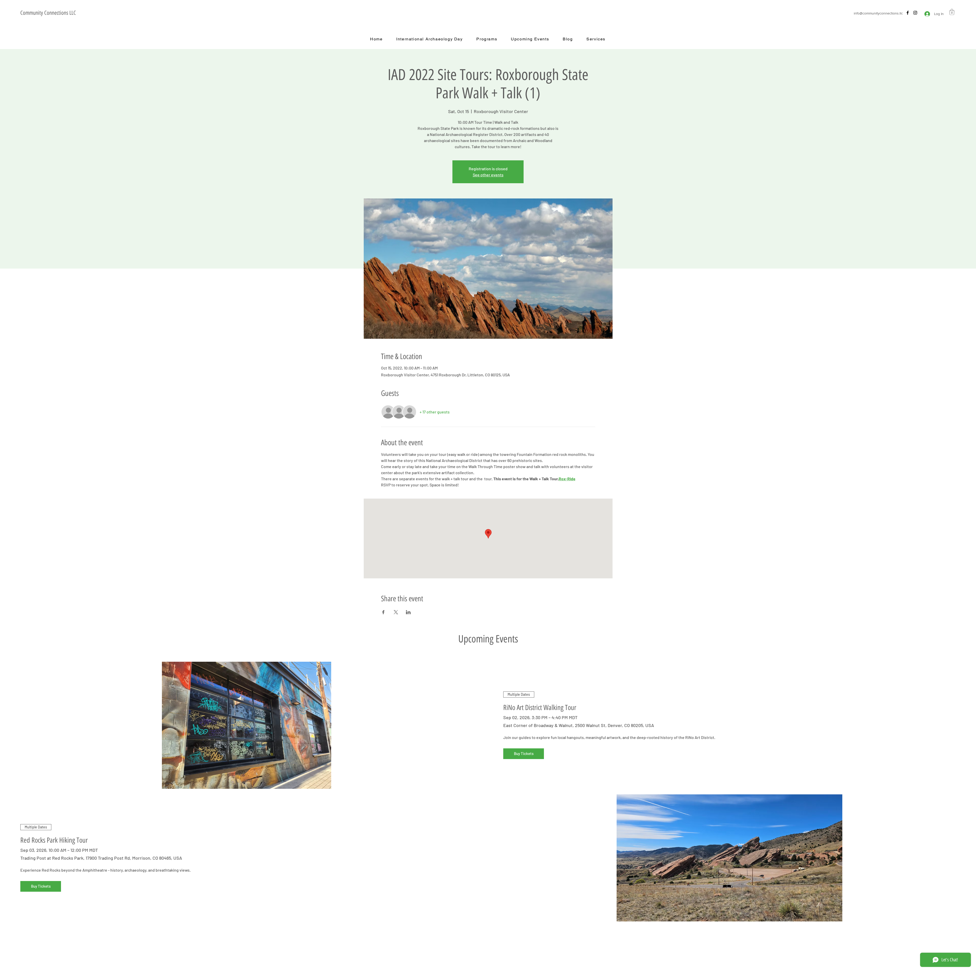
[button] (951, 12)
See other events (488, 174)
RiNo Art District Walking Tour (539, 707)
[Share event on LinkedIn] (408, 612)
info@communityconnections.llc (878, 13)
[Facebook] (907, 12)
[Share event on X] (395, 612)
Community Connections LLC (48, 12)
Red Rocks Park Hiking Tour (54, 840)
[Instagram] (915, 12)
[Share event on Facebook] (383, 612)
